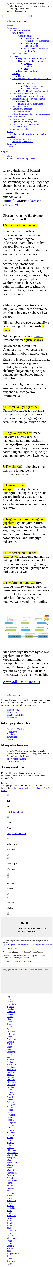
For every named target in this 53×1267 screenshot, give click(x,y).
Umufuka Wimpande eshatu (24, 94)
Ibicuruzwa (12, 28)
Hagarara (16, 56)
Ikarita (39, 788)
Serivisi (10, 131)
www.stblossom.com (21, 681)
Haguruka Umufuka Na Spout (31, 61)
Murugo (10, 25)
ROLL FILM (18, 33)
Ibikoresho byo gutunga (34, 86)
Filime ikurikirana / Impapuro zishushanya (31, 114)
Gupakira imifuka (31, 88)
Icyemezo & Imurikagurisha (24, 121)
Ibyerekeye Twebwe (16, 116)
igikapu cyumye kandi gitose (31, 96)
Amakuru (11, 136)
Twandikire (12, 144)
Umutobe (28, 66)
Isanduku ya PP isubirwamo (30, 104)
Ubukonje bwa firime (22, 31)
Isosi (26, 68)
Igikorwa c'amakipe (21, 129)
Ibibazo (10, 146)
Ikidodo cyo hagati (20, 106)
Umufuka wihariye (26, 83)
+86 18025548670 (15, 812)
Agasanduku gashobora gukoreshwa (28, 99)
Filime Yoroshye (31, 43)
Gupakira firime (25, 36)
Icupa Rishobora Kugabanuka (37, 41)
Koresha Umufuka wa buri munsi (33, 91)
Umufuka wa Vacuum (22, 111)
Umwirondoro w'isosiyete (23, 119)
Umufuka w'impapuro (22, 109)
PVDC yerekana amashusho (36, 48)
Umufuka (22, 76)
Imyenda (28, 63)
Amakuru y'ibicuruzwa (22, 141)
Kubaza (4, 783)
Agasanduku (23, 101)
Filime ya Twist (31, 46)
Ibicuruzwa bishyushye (24, 788)
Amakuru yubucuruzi (22, 139)
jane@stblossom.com (16, 11)
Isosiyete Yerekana (20, 126)
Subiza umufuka (19, 53)
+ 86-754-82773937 (16, 761)
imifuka (13, 201)
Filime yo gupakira (32, 38)
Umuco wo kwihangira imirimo (26, 124)
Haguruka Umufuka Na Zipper (32, 58)
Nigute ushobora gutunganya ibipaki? (29, 134)
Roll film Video (31, 51)
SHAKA (16, 73)
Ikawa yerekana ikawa (28, 71)
